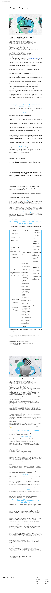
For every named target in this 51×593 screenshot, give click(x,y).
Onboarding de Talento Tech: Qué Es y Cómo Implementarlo (22, 38)
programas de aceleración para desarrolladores (30, 423)
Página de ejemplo (45, 1)
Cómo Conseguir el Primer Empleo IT (22, 379)
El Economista (14, 401)
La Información (19, 184)
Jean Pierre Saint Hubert (14, 508)
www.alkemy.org (6, 1)
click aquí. (23, 336)
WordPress (47, 590)
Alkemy (25, 491)
